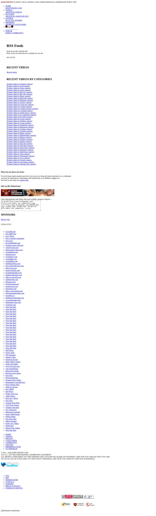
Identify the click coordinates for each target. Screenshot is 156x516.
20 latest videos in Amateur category (20, 84)
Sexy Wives (9, 236)
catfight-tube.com (11, 280)
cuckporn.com (10, 305)
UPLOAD (9, 445)
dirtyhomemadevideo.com (14, 293)
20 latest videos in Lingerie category (20, 131)
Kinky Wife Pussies (12, 414)
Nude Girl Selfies (11, 364)
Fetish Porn (9, 426)
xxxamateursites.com (13, 300)
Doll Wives (9, 350)
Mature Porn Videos (12, 428)
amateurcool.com (11, 286)
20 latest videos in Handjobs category (20, 125)
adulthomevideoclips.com (14, 298)
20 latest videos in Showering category (20, 148)
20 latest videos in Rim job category (19, 144)
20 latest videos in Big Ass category (19, 92)
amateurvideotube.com (13, 275)
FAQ (7, 476)
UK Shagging (10, 355)
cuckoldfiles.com (11, 261)
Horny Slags (10, 353)
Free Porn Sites (10, 419)
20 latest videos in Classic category (19, 102)
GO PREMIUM (11, 449)
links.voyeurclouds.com (14, 291)
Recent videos (12, 72)
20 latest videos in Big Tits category (19, 94)
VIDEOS (13, 11)
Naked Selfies (10, 417)
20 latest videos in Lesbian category (19, 129)
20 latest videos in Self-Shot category (20, 146)
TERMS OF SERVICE (14, 488)
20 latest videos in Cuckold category (20, 111)
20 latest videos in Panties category (19, 142)
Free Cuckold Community (14, 238)
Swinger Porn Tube (12, 403)
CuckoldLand (10, 232)
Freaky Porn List (11, 394)
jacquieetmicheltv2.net (13, 273)
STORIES (13, 19)
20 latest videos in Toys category (18, 158)
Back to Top (5, 219)
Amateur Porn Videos (13, 380)
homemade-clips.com (13, 302)
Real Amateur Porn (12, 385)
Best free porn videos (13, 373)
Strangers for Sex (11, 360)
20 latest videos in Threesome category (21, 156)
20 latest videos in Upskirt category (19, 160)
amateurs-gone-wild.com (14, 245)
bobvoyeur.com (11, 268)
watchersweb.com (12, 248)
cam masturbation (11, 369)
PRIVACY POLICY (13, 486)
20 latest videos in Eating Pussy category (21, 113)
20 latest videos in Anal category (18, 86)
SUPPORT (9, 484)
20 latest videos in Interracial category (20, 127)
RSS (7, 478)
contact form (24, 180)
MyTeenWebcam (11, 378)
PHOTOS (9, 438)
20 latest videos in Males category (19, 133)
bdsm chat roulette (12, 371)
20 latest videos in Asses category (19, 90)
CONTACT (9, 482)
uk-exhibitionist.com (12, 243)
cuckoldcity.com (11, 257)
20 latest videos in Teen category (18, 154)
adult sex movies (11, 387)
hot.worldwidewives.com (14, 266)
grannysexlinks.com (12, 270)
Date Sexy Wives (11, 398)
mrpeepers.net (10, 254)
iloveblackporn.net (12, 284)
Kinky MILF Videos (12, 362)
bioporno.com (10, 282)
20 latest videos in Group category (19, 123)
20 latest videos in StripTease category (20, 152)
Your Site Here (10, 307)
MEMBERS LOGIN (13, 447)
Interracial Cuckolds (12, 412)
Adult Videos (10, 396)
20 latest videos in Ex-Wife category (20, 117)
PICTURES (17, 15)
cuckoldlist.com (11, 259)
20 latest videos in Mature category (19, 137)
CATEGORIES (11, 441)
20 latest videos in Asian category (19, 88)
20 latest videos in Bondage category (20, 100)
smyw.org (9, 241)
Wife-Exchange (11, 421)
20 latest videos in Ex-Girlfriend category (21, 115)
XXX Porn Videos (12, 405)
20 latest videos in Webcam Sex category (21, 164)
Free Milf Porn (10, 234)
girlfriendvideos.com (12, 264)
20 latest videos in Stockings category (20, 150)
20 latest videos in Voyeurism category (20, 162)
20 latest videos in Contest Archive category (22, 109)
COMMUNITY (11, 443)
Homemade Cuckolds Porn (15, 382)
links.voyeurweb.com (13, 277)
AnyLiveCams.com (12, 366)
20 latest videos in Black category (19, 96)
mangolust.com (10, 289)
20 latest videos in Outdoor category (20, 140)
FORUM (14, 32)
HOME (13, 7)
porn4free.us (10, 296)
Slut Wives (9, 392)
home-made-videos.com (14, 250)
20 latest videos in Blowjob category (20, 98)
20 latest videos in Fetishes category (19, 121)
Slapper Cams (10, 357)
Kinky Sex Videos (12, 423)
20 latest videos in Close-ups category (20, 105)
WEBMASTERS (11, 480)
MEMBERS (15, 23)
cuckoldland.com (11, 252)
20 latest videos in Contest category (19, 107)
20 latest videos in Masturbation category (21, 135)
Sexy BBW (9, 389)
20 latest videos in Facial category (19, 119)
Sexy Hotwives (11, 410)
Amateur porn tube (12, 408)
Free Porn (9, 376)
